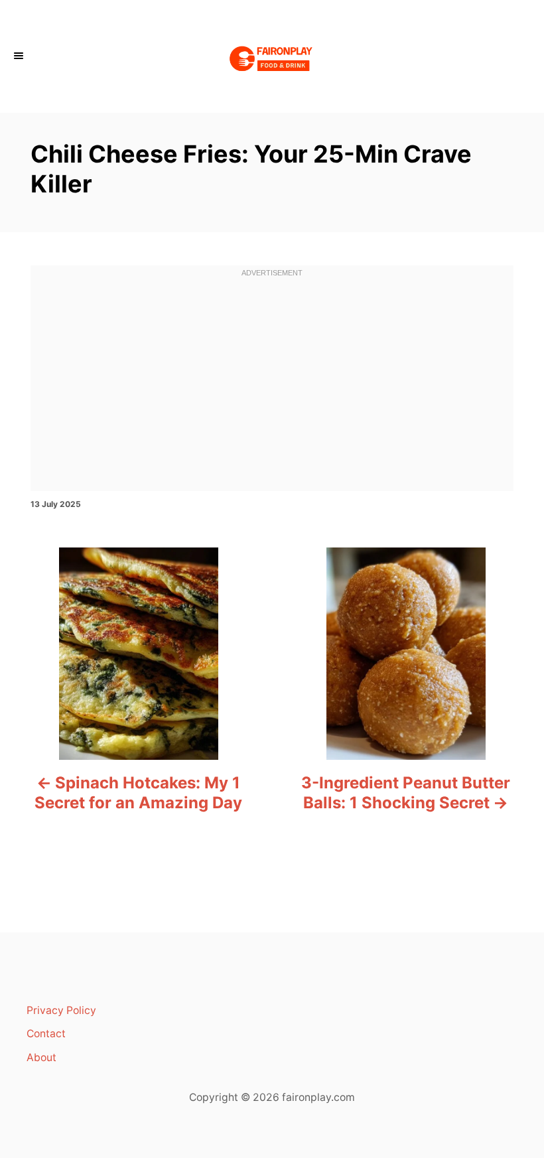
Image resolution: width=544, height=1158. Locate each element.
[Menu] (20, 56)
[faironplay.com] (272, 56)
